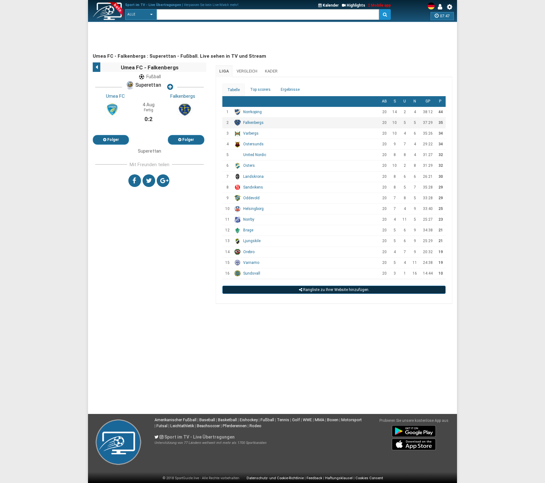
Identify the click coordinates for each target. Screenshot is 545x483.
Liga (224, 71)
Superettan (147, 85)
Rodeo (255, 425)
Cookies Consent (369, 478)
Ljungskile (252, 241)
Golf (296, 419)
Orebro (249, 252)
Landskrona (253, 176)
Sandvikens (253, 187)
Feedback (314, 478)
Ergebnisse (290, 89)
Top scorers (260, 89)
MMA (319, 419)
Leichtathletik (182, 425)
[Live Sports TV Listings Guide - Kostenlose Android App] (414, 430)
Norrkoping (252, 112)
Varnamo (251, 262)
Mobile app (380, 5)
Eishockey (249, 419)
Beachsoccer (208, 425)
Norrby (248, 219)
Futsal (161, 425)
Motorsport (351, 419)
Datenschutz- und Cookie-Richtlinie (275, 478)
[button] (141, 14)
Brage (248, 230)
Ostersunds (253, 144)
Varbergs (251, 133)
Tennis (283, 419)
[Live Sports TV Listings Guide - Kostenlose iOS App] (414, 443)
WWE (307, 419)
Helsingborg (253, 209)
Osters (249, 165)
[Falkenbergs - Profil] (184, 109)
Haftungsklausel (339, 478)
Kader (271, 71)
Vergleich (247, 71)
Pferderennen (235, 425)
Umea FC (115, 96)
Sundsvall (251, 273)
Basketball (227, 419)
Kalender (330, 5)
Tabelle (233, 90)
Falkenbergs (182, 96)
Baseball (207, 419)
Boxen (332, 419)
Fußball (267, 419)
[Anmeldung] (441, 7)
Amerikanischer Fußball (175, 419)
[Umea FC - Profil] (112, 109)
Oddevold (251, 198)
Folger (112, 139)
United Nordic (254, 155)
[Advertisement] (207, 38)
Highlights (355, 5)
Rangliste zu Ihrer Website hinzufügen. (335, 290)
